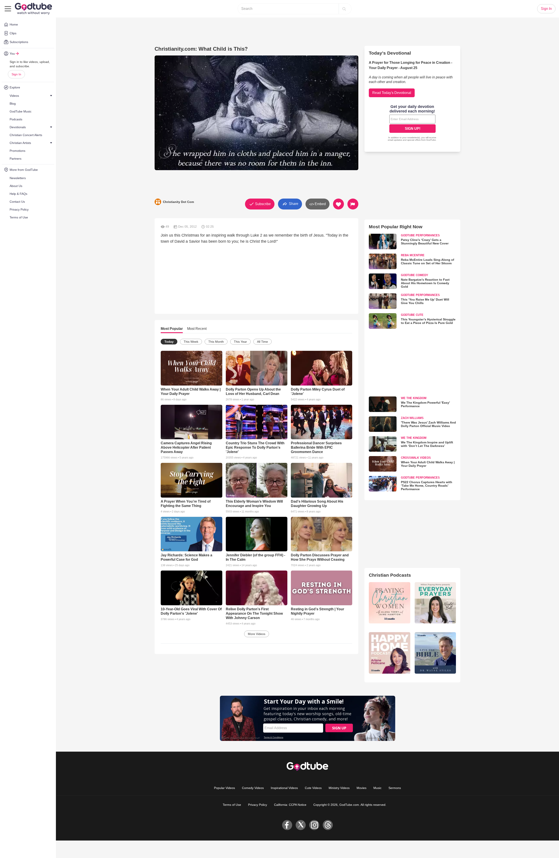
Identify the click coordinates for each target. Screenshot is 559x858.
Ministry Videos (339, 788)
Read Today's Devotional (391, 93)
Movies (361, 788)
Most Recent (197, 328)
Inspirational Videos (284, 788)
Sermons (394, 788)
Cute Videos (313, 788)
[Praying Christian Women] (389, 602)
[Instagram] (314, 825)
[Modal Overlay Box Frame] (412, 123)
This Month (216, 341)
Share (293, 204)
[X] (301, 825)
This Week (191, 341)
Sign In (16, 74)
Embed (320, 204)
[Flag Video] (352, 204)
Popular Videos (224, 788)
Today (169, 341)
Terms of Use (232, 804)
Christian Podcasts (390, 575)
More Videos (256, 634)
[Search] (344, 8)
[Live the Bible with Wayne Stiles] (435, 652)
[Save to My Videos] (338, 204)
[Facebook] (287, 825)
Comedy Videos (253, 788)
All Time (262, 341)
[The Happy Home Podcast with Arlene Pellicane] (389, 652)
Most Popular (172, 328)
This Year (240, 341)
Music (377, 788)
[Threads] (328, 825)
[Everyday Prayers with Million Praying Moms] (435, 602)
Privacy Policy (257, 804)
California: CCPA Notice (290, 804)
